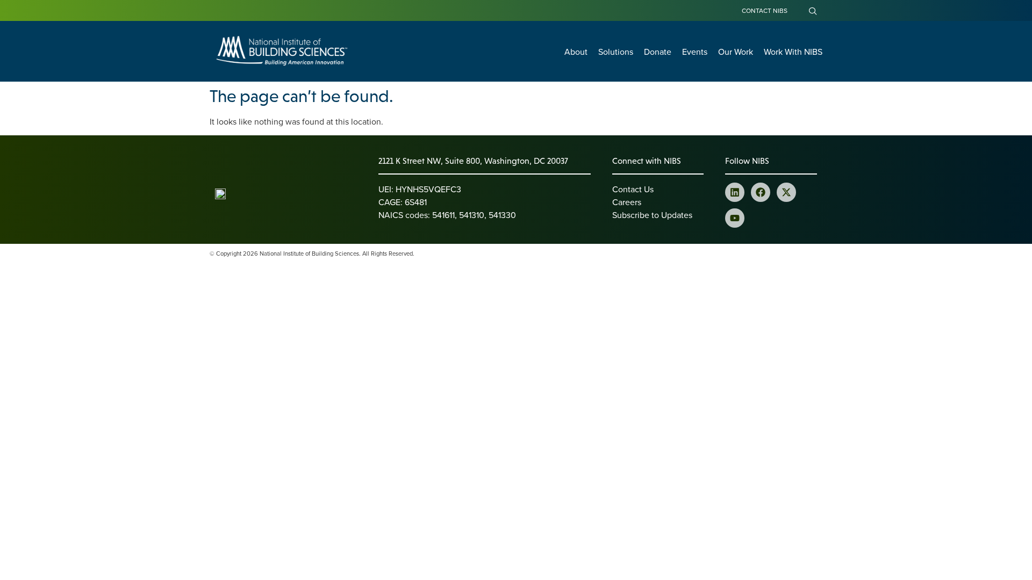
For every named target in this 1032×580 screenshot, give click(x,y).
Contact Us (633, 189)
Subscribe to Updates (652, 215)
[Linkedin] (734, 192)
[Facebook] (760, 192)
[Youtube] (734, 218)
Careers (626, 202)
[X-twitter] (786, 192)
